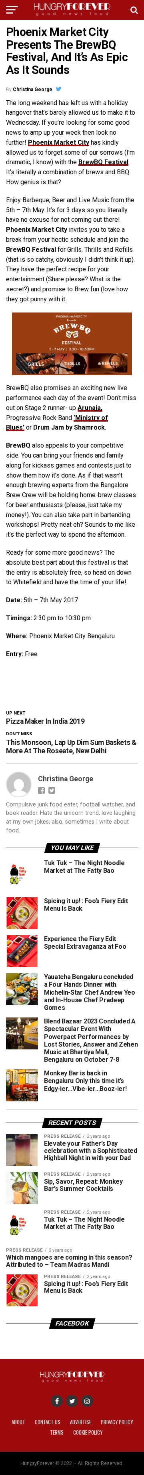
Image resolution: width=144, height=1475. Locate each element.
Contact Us (47, 1422)
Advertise (80, 1422)
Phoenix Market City (58, 142)
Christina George (32, 89)
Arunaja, (90, 408)
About (18, 1422)
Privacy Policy (117, 1422)
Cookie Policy (87, 1432)
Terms (57, 1432)
